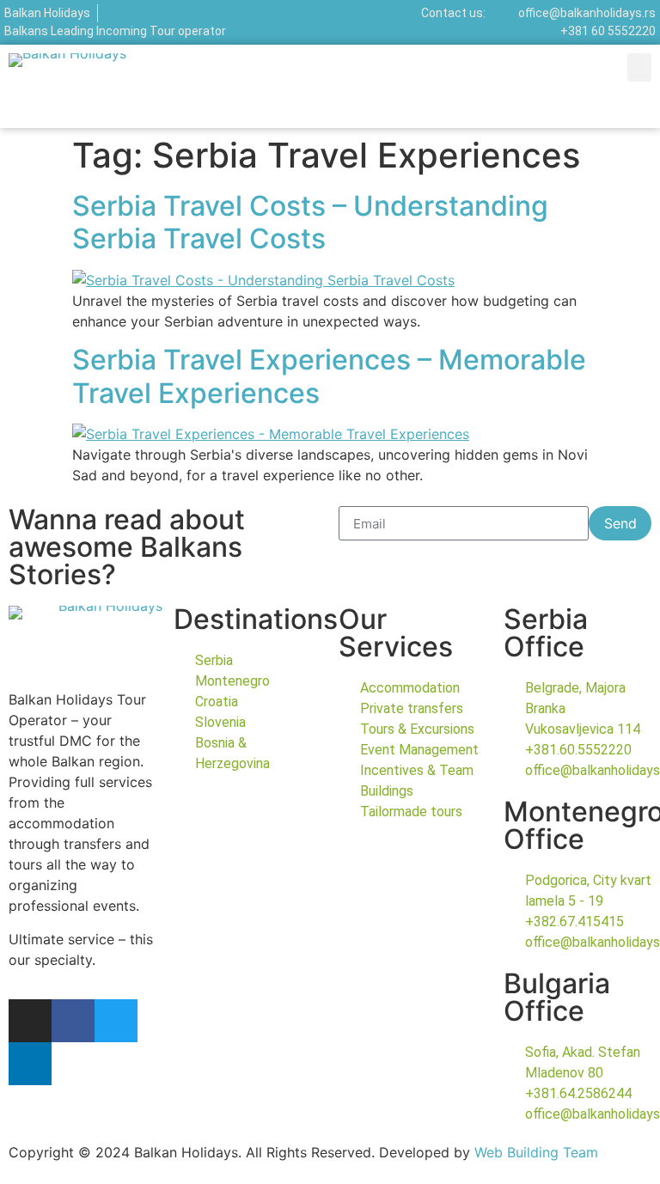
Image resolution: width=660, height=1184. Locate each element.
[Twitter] (116, 1020)
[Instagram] (30, 1020)
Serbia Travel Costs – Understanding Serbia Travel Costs (310, 222)
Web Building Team (536, 1152)
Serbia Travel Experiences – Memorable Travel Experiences (329, 376)
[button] (639, 67)
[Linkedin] (30, 1063)
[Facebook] (73, 1020)
